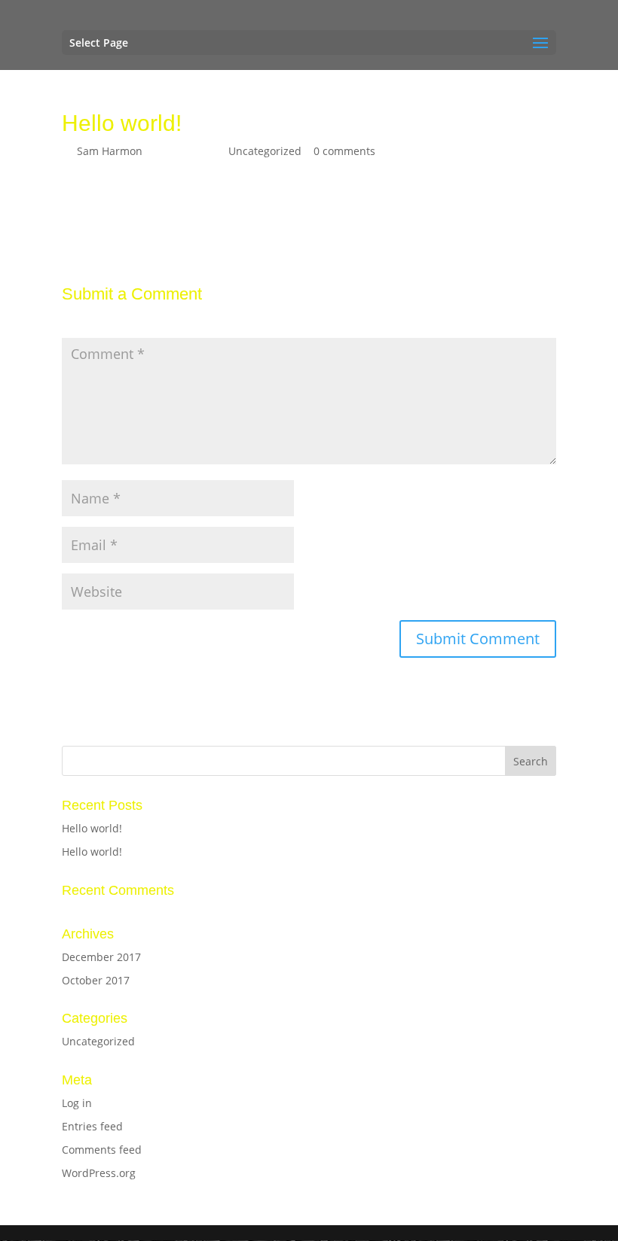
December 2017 (101, 957)
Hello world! (92, 828)
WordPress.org (99, 1173)
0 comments (344, 151)
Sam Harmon (109, 151)
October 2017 (96, 980)
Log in (77, 1103)
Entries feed (92, 1126)
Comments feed (102, 1149)
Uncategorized (264, 151)
